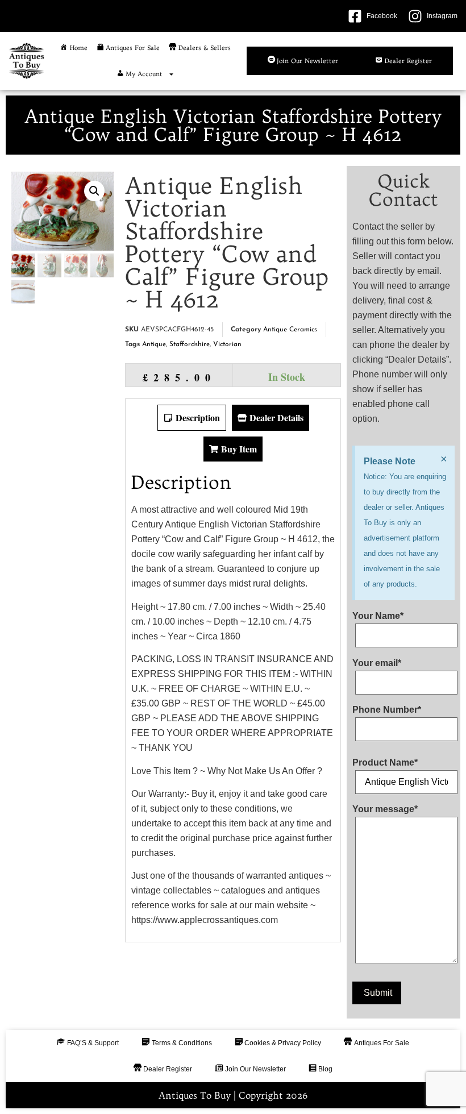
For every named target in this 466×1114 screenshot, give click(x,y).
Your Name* (377, 616)
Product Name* (385, 762)
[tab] (191, 418)
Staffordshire (189, 344)
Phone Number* (386, 709)
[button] (94, 191)
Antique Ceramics (290, 329)
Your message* (385, 809)
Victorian (227, 344)
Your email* (376, 663)
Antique (154, 344)
